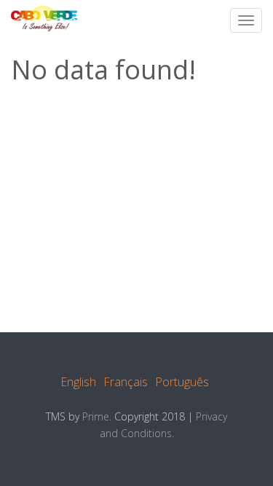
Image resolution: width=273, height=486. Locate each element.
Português (182, 382)
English (78, 382)
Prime (95, 416)
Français (125, 382)
